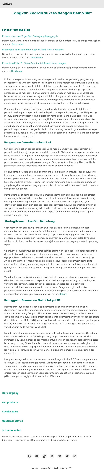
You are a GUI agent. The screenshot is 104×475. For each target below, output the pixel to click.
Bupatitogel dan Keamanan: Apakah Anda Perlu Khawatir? (33, 49)
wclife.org (7, 3)
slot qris (63, 293)
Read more (17, 44)
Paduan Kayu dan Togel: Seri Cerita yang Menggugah (30, 36)
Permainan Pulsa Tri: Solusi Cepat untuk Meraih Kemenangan (34, 63)
